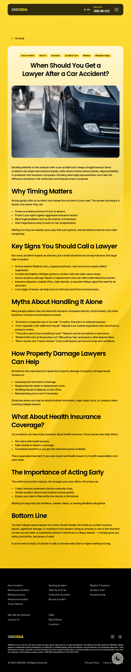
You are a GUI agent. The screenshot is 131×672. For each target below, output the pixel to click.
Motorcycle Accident (18, 590)
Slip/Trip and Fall (57, 590)
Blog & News (55, 619)
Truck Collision (15, 604)
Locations (54, 624)
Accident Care (97, 590)
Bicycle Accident (57, 599)
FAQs (51, 615)
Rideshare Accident (18, 599)
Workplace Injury (16, 594)
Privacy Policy (92, 662)
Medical (94, 585)
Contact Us (13, 619)
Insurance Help (98, 594)
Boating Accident (58, 585)
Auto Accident (15, 585)
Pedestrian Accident (59, 594)
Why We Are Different (19, 615)
